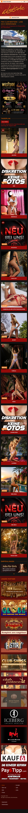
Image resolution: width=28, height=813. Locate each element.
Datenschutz (5, 804)
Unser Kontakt (7, 1)
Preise (3, 792)
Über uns (4, 787)
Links (17, 790)
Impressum (4, 802)
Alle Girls (5, 121)
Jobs (17, 787)
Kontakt (18, 785)
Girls (3, 790)
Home (3, 785)
